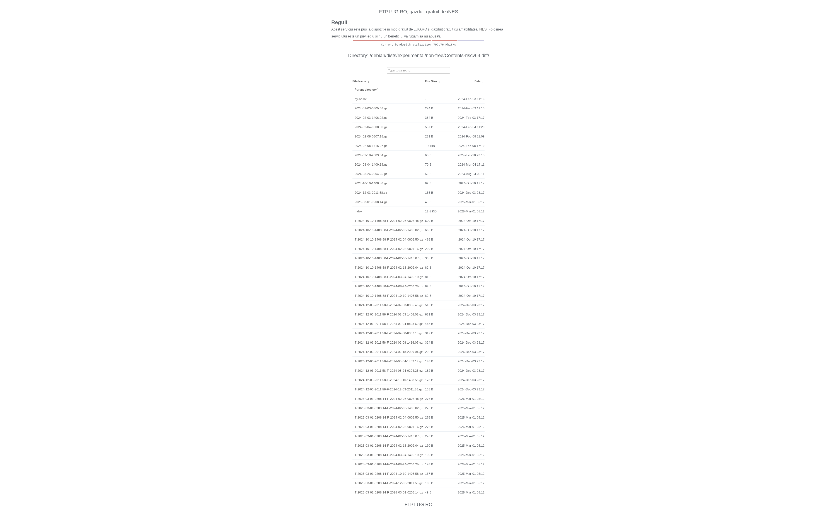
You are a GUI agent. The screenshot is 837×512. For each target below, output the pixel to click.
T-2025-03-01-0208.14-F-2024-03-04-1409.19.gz (389, 455)
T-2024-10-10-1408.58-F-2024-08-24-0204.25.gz (389, 286)
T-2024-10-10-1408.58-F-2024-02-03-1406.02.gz (389, 230)
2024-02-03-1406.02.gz (371, 117)
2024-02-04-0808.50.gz (371, 127)
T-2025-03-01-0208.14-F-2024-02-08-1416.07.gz (389, 436)
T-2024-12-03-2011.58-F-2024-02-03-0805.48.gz (389, 305)
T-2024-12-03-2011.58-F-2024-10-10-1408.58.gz (389, 380)
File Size (431, 81)
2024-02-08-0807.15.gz (371, 136)
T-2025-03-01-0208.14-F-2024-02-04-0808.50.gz (389, 417)
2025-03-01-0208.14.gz (371, 202)
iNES (482, 29)
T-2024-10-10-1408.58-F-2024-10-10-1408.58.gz (389, 295)
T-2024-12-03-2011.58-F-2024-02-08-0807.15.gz (389, 333)
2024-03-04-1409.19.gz (371, 164)
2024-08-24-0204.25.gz (371, 174)
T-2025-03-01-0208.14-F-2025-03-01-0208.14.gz (389, 492)
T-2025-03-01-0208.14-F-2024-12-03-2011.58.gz (389, 483)
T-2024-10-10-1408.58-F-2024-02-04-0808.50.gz (389, 239)
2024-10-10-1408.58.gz (371, 183)
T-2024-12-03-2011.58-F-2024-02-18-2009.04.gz (389, 352)
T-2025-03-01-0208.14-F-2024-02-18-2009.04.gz (389, 445)
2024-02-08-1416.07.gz (371, 145)
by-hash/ (361, 99)
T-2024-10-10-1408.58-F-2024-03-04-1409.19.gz (389, 277)
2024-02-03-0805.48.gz (371, 108)
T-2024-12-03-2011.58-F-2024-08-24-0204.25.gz (389, 370)
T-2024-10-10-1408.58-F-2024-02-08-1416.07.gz (389, 258)
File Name (359, 81)
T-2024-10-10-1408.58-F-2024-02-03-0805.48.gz (389, 220)
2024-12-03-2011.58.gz (371, 192)
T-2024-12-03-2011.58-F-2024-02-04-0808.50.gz (389, 324)
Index (358, 211)
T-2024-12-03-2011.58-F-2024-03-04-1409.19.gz (389, 361)
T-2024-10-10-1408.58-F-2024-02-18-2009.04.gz (389, 267)
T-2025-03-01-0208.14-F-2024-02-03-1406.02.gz (389, 408)
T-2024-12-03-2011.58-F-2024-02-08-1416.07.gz (389, 342)
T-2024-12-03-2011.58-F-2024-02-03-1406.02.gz (389, 314)
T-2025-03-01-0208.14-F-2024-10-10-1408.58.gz (389, 473)
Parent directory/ (366, 89)
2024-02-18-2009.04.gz (371, 155)
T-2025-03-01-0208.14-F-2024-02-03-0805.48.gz (389, 398)
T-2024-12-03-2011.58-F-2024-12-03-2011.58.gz (388, 389)
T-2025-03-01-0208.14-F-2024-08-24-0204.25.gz (389, 464)
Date (477, 81)
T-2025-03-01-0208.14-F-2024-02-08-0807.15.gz (389, 427)
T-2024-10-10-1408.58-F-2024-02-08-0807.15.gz (389, 249)
